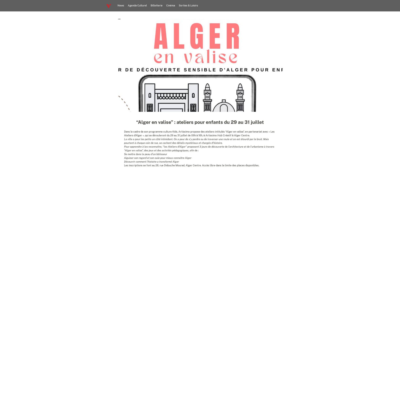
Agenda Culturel (137, 5)
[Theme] (292, 5)
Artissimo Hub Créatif (218, 135)
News (121, 5)
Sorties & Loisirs (188, 5)
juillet (183, 135)
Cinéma (170, 5)
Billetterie (156, 5)
